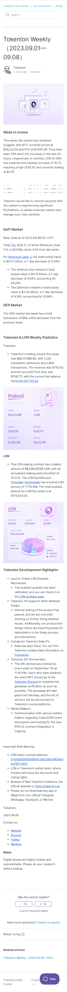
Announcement (42, 5)
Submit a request (48, 922)
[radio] (23, 904)
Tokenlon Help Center (16, 5)
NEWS (59, 5)
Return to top (12, 934)
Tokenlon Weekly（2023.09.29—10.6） (29, 957)
